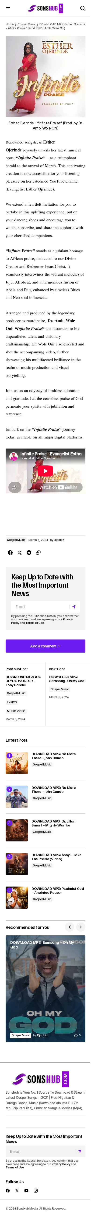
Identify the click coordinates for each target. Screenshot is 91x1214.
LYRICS (12, 702)
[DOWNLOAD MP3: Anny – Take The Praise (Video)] (17, 864)
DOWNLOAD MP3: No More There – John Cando (54, 756)
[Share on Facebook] (10, 552)
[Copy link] (38, 552)
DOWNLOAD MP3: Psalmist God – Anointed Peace (58, 891)
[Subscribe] (75, 606)
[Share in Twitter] (19, 552)
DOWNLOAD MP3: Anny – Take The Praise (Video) (56, 857)
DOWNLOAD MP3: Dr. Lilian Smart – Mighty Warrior (53, 823)
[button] (8, 8)
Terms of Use (34, 623)
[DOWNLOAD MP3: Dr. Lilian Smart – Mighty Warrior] (17, 830)
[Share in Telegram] (29, 552)
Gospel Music (27, 24)
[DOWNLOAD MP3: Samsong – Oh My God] (45, 988)
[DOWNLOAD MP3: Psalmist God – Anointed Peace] (17, 898)
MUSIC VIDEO (16, 711)
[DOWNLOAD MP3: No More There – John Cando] (17, 763)
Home (10, 24)
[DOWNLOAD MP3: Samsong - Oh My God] (65, 694)
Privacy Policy (61, 1164)
